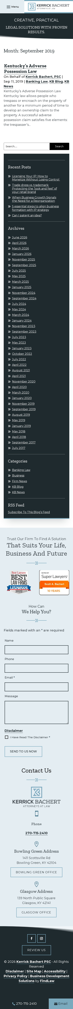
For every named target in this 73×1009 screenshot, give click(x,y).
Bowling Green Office (36, 872)
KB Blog (56, 82)
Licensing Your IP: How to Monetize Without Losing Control (36, 177)
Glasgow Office (36, 912)
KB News (18, 492)
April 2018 (19, 437)
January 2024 (22, 320)
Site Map (34, 971)
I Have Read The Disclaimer (30, 737)
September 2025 (24, 265)
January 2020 (22, 398)
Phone (9, 659)
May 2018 (18, 431)
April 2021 (19, 376)
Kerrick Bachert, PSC (43, 77)
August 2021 (21, 370)
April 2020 (19, 387)
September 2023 (24, 331)
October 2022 (22, 354)
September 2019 (24, 409)
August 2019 (21, 414)
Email (10, 677)
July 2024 (19, 304)
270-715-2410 (36, 833)
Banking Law (37, 82)
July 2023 (19, 337)
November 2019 (23, 403)
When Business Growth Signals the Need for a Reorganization (34, 199)
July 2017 (18, 448)
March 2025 (20, 281)
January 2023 (22, 348)
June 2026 (19, 237)
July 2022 (19, 359)
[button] (12, 7)
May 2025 (19, 276)
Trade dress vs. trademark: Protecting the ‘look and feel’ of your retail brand (34, 188)
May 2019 (18, 420)
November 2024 (23, 293)
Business (18, 475)
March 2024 (20, 315)
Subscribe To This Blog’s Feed (29, 512)
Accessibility (55, 971)
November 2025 (23, 259)
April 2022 (19, 365)
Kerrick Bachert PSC (33, 962)
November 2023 (23, 326)
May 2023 (19, 342)
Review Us (36, 950)
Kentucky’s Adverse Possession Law (25, 68)
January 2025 (21, 287)
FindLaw (47, 981)
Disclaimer (14, 731)
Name (9, 640)
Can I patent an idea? (27, 215)
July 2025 (19, 270)
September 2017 (24, 442)
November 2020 (23, 381)
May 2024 (19, 309)
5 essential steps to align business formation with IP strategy (35, 208)
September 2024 (24, 298)
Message (11, 696)
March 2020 (20, 392)
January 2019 (21, 426)
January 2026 (21, 254)
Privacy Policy (15, 976)
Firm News (19, 481)
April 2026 (19, 243)
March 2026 (20, 248)
